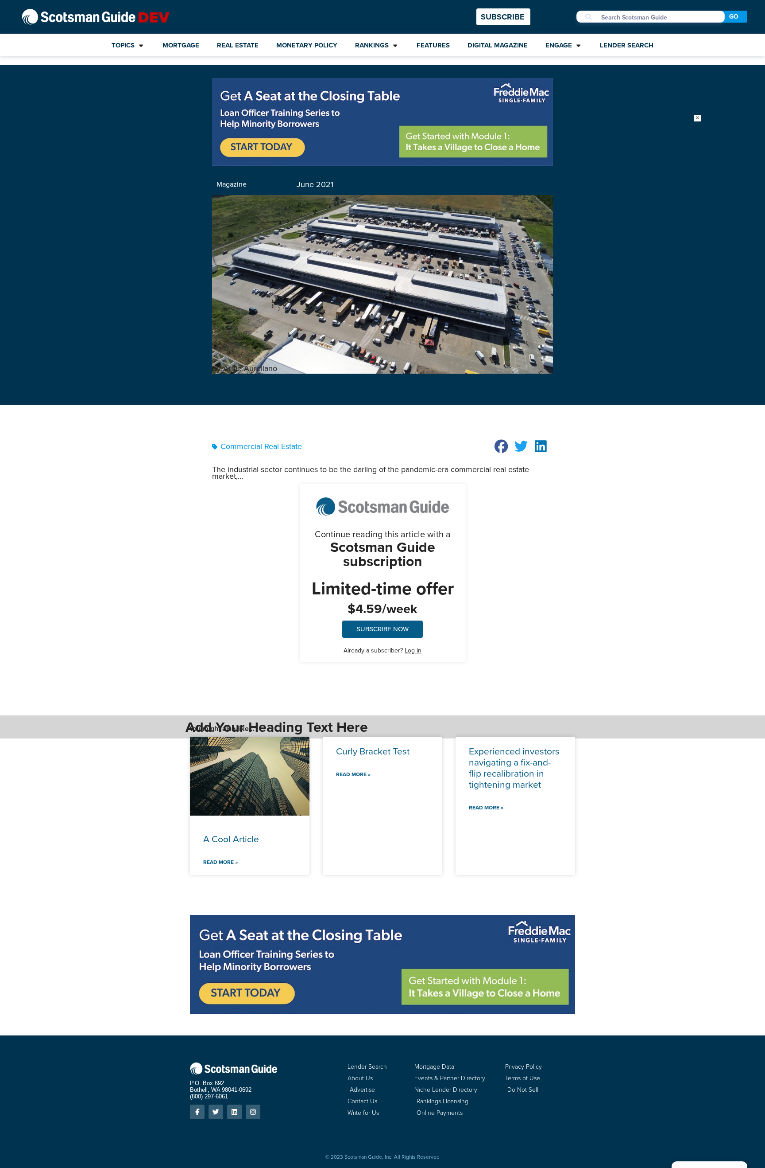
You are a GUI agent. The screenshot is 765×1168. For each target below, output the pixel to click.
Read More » (220, 862)
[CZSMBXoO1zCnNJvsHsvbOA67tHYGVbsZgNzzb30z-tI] (382, 163)
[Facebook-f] (197, 1112)
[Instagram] (253, 1112)
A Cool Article (231, 839)
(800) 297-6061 (209, 1096)
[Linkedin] (234, 1112)
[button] (501, 446)
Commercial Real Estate (261, 446)
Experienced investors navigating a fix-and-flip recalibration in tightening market (514, 768)
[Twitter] (216, 1112)
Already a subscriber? (382, 650)
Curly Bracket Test (373, 751)
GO (733, 16)
